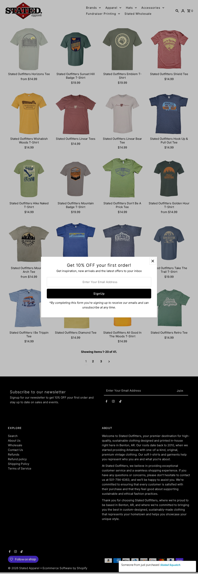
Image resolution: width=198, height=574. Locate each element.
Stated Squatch (170, 564)
